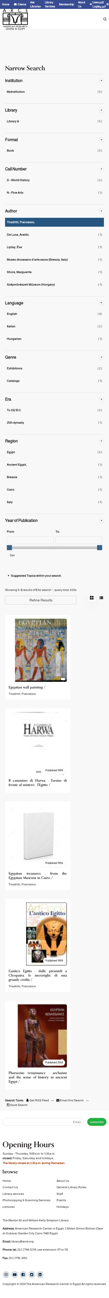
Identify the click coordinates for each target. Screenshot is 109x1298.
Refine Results (40, 600)
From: (10, 531)
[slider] (9, 547)
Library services (13, 1194)
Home (7, 1181)
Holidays (63, 1207)
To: (58, 531)
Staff (60, 1194)
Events (61, 1200)
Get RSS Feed (39, 1100)
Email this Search (71, 1100)
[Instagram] (6, 1274)
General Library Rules (71, 1187)
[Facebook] (23, 1274)
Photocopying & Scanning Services (26, 1200)
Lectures (9, 1207)
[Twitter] (31, 1274)
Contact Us (10, 1187)
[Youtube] (14, 1274)
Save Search (19, 1105)
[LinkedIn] (40, 1274)
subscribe (97, 1122)
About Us (63, 1181)
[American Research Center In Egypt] (15, 19)
